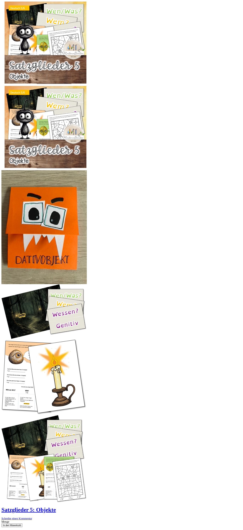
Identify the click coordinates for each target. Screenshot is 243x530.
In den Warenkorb (12, 525)
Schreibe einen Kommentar (16, 518)
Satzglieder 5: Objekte (28, 509)
